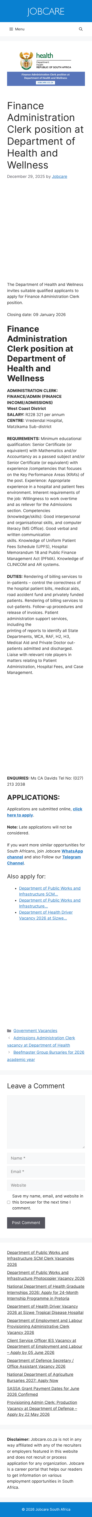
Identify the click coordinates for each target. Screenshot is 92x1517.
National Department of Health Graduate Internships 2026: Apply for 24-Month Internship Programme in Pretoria (45, 1292)
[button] (80, 29)
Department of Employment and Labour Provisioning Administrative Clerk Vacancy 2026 (44, 1326)
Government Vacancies (35, 1030)
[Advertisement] (46, 234)
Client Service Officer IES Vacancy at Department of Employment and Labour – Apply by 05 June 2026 (44, 1346)
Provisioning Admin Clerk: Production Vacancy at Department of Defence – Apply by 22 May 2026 (42, 1408)
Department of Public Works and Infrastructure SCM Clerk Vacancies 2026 (40, 1258)
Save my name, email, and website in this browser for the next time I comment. (47, 1202)
